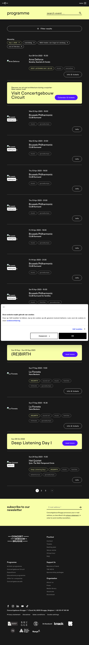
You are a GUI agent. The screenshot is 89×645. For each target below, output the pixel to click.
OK (72, 336)
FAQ (48, 556)
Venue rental (51, 550)
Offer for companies (14, 578)
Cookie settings (53, 614)
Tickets (49, 544)
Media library (51, 588)
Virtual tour (51, 553)
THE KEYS (50, 569)
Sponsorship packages (55, 572)
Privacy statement (14, 614)
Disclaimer (26, 614)
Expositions (11, 572)
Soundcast (51, 594)
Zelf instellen (77, 329)
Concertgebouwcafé (14, 581)
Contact (50, 541)
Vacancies (50, 591)
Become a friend (53, 566)
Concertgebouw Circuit (16, 569)
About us (50, 582)
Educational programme (16, 575)
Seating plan (51, 547)
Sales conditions (39, 614)
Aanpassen (43, 336)
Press (49, 585)
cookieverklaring (13, 321)
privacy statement (72, 515)
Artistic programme (14, 566)
